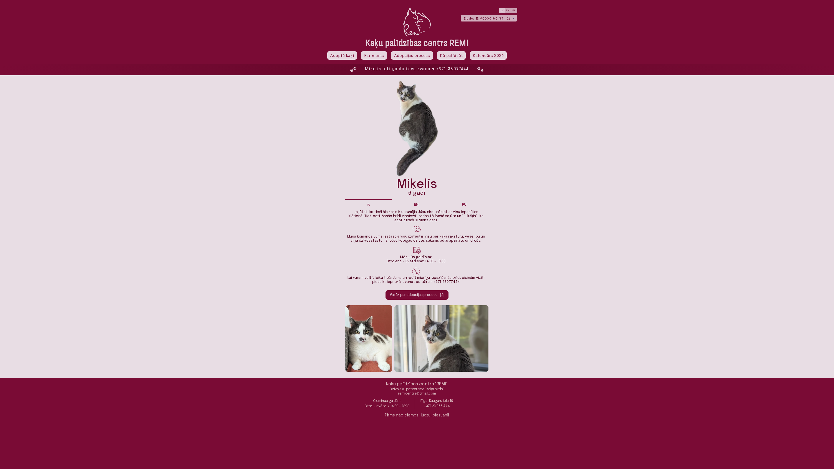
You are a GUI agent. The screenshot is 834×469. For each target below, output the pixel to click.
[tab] (368, 204)
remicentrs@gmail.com (417, 393)
